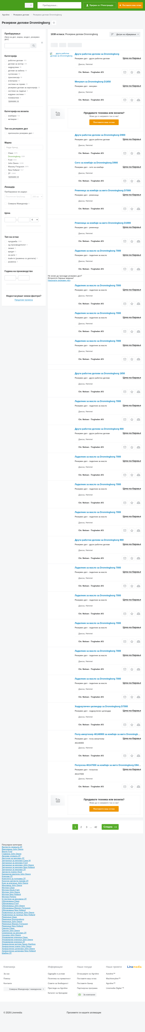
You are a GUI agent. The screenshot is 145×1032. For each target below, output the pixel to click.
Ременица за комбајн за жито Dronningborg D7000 (103, 190)
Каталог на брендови (57, 993)
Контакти (8, 983)
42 (95, 827)
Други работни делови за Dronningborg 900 (99, 429)
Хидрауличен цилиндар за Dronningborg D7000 (101, 706)
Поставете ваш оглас (104, 122)
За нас (7, 974)
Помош (7, 978)
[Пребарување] (40, 5)
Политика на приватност (59, 978)
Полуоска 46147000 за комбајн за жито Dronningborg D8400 (108, 765)
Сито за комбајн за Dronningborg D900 (96, 162)
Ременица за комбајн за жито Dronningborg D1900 (103, 223)
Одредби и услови (56, 974)
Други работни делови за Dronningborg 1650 (100, 373)
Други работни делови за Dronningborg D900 (100, 135)
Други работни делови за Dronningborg (97, 54)
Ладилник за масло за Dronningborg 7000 (98, 251)
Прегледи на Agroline (58, 988)
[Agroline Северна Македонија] (12, 5)
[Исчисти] (42, 43)
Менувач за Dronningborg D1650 (93, 81)
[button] (131, 72)
